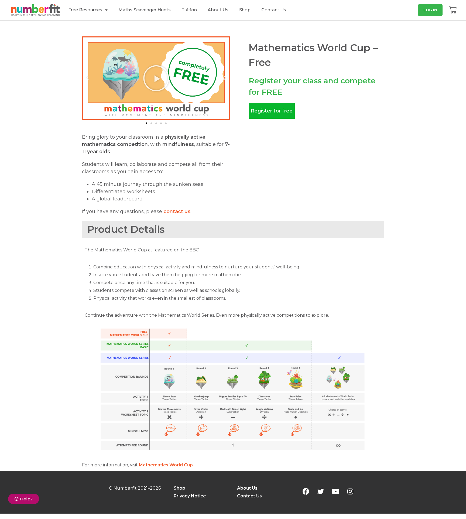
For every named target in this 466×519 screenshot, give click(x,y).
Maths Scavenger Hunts (144, 9)
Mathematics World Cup (166, 464)
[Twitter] (320, 491)
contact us (176, 211)
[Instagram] (350, 491)
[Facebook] (306, 491)
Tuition (189, 9)
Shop (245, 9)
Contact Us (273, 9)
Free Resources (85, 9)
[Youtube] (335, 491)
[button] (430, 10)
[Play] (156, 78)
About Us (218, 9)
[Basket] (453, 10)
